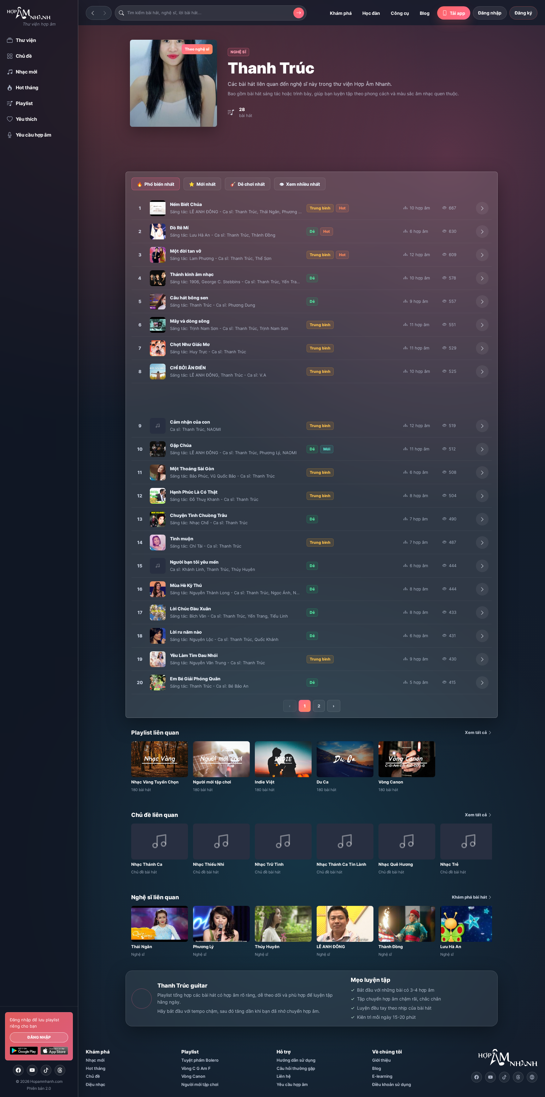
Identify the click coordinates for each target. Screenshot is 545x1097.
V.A (263, 375)
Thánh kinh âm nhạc (192, 274)
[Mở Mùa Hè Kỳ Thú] (482, 589)
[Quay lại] (92, 13)
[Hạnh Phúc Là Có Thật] (158, 496)
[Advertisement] (311, 150)
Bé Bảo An (238, 686)
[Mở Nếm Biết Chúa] (482, 208)
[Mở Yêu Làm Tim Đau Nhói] (482, 659)
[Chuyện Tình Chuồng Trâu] (158, 519)
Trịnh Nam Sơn (204, 328)
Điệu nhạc (95, 1084)
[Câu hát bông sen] (158, 301)
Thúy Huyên (243, 569)
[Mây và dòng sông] (158, 325)
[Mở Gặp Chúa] (482, 449)
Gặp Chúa (180, 445)
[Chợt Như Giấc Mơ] (158, 348)
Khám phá (341, 13)
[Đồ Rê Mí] (158, 231)
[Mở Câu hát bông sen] (482, 301)
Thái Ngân (269, 211)
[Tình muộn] (158, 542)
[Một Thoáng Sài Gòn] (158, 472)
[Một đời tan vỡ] (158, 255)
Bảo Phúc (199, 475)
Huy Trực (198, 351)
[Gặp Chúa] (158, 449)
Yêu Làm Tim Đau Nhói (194, 655)
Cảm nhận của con (190, 422)
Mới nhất (202, 184)
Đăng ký (523, 12)
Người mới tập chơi (199, 1084)
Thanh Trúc (246, 211)
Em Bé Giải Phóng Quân (195, 678)
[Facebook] (18, 1070)
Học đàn (371, 13)
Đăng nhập (39, 1037)
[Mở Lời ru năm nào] (482, 636)
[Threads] (60, 1070)
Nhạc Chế (199, 522)
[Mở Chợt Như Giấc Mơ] (482, 348)
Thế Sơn (263, 258)
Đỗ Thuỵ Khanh (205, 499)
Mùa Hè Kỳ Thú (186, 585)
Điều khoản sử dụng (391, 1084)
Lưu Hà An (200, 235)
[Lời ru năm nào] (158, 636)
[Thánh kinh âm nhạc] (158, 278)
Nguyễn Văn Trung (208, 662)
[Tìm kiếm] (298, 13)
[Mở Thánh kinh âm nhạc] (482, 278)
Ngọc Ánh (280, 592)
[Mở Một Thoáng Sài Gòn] (482, 472)
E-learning (382, 1076)
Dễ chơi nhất (247, 184)
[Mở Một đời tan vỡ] (482, 255)
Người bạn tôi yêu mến (194, 562)
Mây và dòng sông (189, 321)
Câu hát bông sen (189, 297)
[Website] (532, 1077)
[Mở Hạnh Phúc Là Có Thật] (482, 496)
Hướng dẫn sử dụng (296, 1060)
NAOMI (214, 429)
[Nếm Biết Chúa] (158, 208)
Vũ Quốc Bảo (223, 475)
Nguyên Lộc (201, 639)
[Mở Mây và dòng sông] (482, 325)
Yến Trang (292, 281)
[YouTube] (32, 1070)
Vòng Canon (193, 1076)
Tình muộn (181, 538)
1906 (194, 281)
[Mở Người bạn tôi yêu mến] (482, 566)
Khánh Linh (193, 569)
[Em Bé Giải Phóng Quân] (158, 682)
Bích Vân (198, 616)
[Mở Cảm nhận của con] (482, 425)
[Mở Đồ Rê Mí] (482, 231)
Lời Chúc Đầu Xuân (190, 608)
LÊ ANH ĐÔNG (204, 211)
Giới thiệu (381, 1060)
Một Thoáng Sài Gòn (192, 468)
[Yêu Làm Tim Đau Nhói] (158, 659)
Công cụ (400, 13)
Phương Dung (241, 305)
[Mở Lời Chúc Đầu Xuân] (482, 612)
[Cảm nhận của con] (158, 426)
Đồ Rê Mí (179, 227)
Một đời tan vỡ (185, 251)
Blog (425, 13)
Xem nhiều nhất (299, 184)
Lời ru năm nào (186, 632)
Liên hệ (284, 1076)
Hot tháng (95, 1068)
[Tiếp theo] (104, 13)
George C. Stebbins (221, 281)
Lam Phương (202, 258)
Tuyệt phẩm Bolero (200, 1060)
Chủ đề (93, 1076)
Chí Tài (196, 545)
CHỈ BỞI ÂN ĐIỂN (188, 367)
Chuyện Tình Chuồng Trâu (198, 515)
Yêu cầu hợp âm (292, 1084)
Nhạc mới (95, 1060)
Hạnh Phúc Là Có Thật (194, 492)
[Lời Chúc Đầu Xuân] (158, 612)
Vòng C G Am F (196, 1068)
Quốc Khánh (266, 639)
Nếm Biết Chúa (186, 204)
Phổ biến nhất (155, 184)
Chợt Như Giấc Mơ (190, 344)
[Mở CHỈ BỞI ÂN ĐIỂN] (482, 371)
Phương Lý (292, 211)
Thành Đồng (263, 235)
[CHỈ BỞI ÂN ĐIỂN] (158, 371)
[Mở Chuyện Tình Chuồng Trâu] (482, 519)
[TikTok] (46, 1070)
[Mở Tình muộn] (482, 542)
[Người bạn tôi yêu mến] (158, 566)
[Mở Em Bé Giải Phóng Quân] (482, 682)
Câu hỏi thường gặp (296, 1068)
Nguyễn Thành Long (210, 592)
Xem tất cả (476, 732)
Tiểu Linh (279, 616)
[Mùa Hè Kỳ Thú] (158, 589)
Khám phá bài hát (470, 897)
